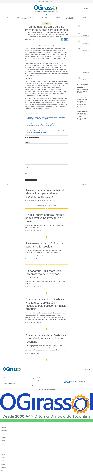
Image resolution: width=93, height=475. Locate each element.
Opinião (58, 17)
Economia (44, 17)
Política (6, 17)
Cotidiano (4, 427)
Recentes (24, 18)
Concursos (4, 424)
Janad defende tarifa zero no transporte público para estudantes (46, 28)
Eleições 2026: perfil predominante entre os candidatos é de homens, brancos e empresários (45, 131)
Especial (3, 434)
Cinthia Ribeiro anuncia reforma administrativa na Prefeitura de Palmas (44, 218)
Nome (26, 160)
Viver (2, 471)
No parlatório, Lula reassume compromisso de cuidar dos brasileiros (43, 274)
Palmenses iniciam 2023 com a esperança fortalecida (44, 245)
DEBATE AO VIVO (70, 18)
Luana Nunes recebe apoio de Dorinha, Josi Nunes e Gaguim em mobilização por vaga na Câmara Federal (46, 124)
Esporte (3, 437)
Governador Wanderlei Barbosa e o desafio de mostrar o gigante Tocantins (45, 338)
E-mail (26, 167)
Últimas (3, 467)
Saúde (3, 464)
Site (26, 173)
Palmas (31, 17)
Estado (18, 17)
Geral (2, 444)
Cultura (84, 17)
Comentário (28, 142)
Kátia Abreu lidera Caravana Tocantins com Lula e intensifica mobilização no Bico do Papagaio (46, 117)
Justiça (71, 17)
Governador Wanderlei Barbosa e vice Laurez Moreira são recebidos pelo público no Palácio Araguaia (45, 304)
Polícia (3, 457)
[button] (62, 39)
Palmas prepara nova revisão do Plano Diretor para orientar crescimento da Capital (45, 193)
